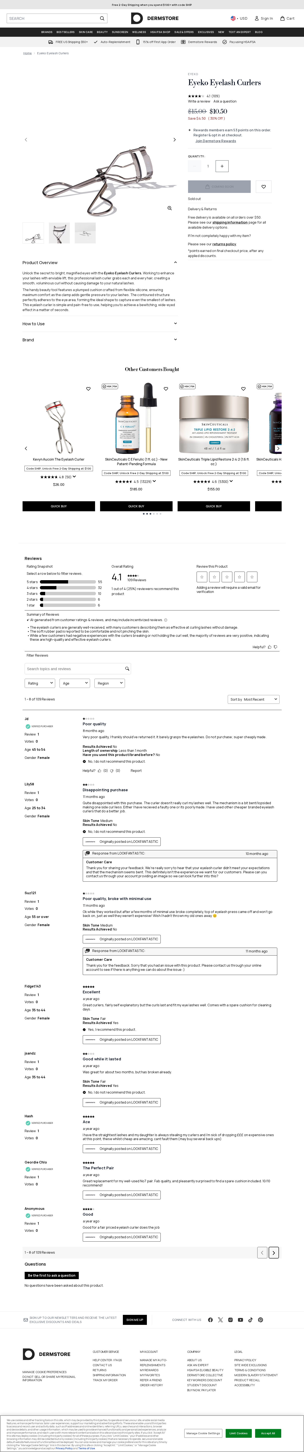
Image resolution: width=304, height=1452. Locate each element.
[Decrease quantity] (194, 166)
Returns (99, 1370)
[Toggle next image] (174, 139)
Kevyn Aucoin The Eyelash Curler (58, 459)
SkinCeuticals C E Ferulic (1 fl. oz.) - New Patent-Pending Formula (136, 461)
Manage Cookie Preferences (45, 1372)
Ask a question (225, 101)
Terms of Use (86, 1448)
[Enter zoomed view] (170, 208)
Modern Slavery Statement (256, 1375)
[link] (264, 18)
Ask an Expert (198, 1365)
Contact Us (102, 1365)
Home (27, 53)
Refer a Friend (151, 1380)
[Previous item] (26, 448)
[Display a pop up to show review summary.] (74, 477)
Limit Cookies (239, 1433)
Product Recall (247, 1380)
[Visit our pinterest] (261, 1320)
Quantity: (196, 156)
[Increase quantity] (222, 166)
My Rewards (149, 1370)
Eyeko (193, 74)
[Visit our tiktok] (250, 1320)
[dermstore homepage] (155, 18)
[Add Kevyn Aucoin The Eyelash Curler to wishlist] (88, 389)
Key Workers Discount (205, 1380)
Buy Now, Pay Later (201, 1390)
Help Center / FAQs (107, 1360)
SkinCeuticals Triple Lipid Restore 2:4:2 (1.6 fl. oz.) (213, 461)
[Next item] (278, 448)
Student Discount (202, 1385)
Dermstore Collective (205, 1375)
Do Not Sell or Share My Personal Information (49, 1378)
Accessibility (244, 1385)
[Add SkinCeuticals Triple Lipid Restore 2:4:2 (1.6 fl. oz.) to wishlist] (243, 389)
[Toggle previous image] (26, 139)
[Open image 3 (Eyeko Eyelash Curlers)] (85, 233)
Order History (151, 1385)
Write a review (199, 101)
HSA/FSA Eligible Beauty (205, 1370)
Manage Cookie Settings (203, 1433)
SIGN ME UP (134, 1320)
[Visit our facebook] (210, 1320)
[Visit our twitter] (220, 1320)
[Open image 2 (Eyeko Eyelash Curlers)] (59, 233)
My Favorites (150, 1375)
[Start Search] (102, 18)
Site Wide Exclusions (250, 1365)
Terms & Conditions (250, 1370)
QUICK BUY (59, 506)
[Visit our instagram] (230, 1320)
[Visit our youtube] (240, 1320)
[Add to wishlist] (264, 186)
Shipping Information (109, 1375)
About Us (194, 1360)
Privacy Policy (245, 1360)
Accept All (268, 1433)
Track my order (105, 1380)
